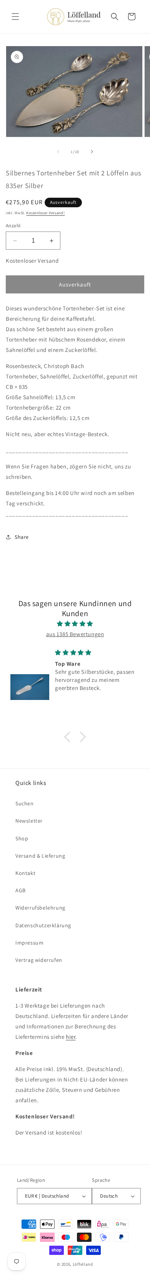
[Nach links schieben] (58, 151)
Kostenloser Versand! (45, 212)
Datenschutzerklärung (43, 925)
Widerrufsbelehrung (40, 907)
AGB (20, 890)
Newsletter (29, 820)
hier (70, 1036)
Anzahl (13, 225)
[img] (75, 623)
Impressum (29, 942)
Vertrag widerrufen (38, 959)
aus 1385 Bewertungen (75, 634)
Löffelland (83, 1264)
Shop (21, 838)
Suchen (24, 803)
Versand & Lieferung (40, 855)
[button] (15, 16)
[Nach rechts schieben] (91, 151)
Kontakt (25, 873)
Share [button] (22, 536)
